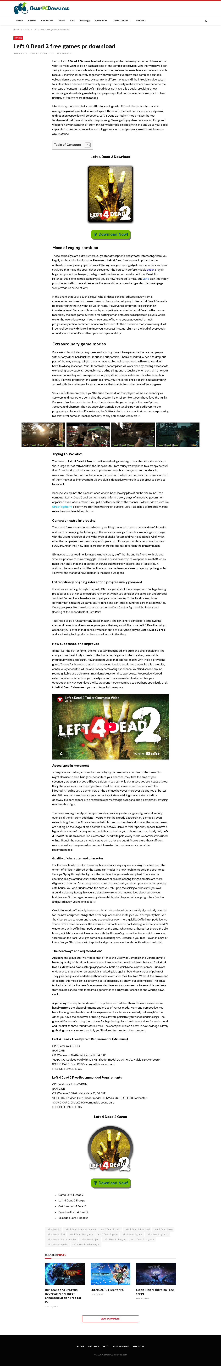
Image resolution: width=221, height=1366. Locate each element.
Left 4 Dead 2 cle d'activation (80, 1229)
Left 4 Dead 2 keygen (115, 1239)
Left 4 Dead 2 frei (56, 1234)
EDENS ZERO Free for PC (107, 1290)
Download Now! (113, 234)
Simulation (101, 20)
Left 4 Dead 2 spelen (57, 1244)
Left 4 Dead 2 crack (110, 1229)
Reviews (93, 1346)
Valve (146, 278)
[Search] (206, 20)
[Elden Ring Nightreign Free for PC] (156, 1274)
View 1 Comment (110, 1318)
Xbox (106, 1346)
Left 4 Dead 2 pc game (142, 1239)
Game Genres (120, 20)
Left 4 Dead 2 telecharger (86, 1244)
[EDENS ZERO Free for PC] (110, 1274)
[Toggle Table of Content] (86, 145)
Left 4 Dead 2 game (107, 1234)
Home (19, 20)
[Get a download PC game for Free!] (45, 8)
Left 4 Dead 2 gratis (132, 1234)
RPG (72, 20)
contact (141, 20)
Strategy (85, 20)
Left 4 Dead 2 (54, 1229)
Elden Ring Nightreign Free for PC (155, 1291)
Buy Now (138, 1346)
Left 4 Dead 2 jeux (90, 1239)
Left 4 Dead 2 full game (81, 1234)
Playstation (121, 1346)
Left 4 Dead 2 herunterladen (62, 1239)
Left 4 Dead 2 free (163, 1229)
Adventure (47, 20)
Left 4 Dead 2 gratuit (157, 1234)
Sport (62, 20)
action (151, 269)
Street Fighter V (62, 507)
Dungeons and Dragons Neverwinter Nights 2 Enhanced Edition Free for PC (63, 1295)
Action (32, 20)
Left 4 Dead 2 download (137, 1229)
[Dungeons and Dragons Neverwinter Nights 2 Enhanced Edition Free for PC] (65, 1274)
